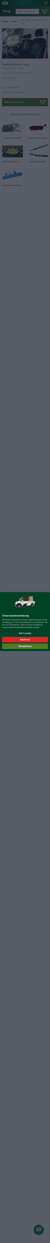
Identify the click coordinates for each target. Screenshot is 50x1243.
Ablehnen (25, 639)
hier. (37, 627)
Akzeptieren (25, 646)
